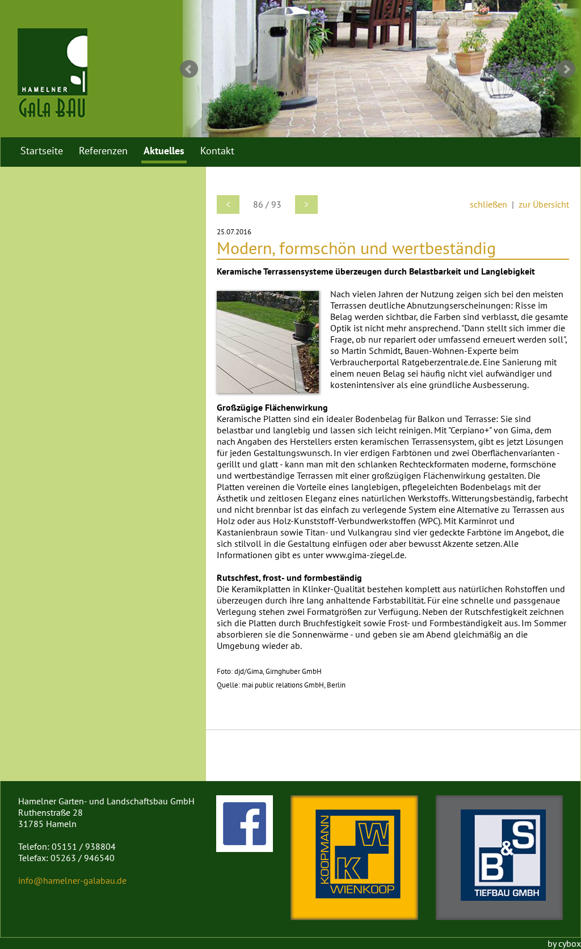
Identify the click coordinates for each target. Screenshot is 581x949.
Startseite (41, 150)
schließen (488, 204)
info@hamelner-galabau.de (72, 880)
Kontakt (217, 150)
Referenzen (103, 150)
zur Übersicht (544, 204)
